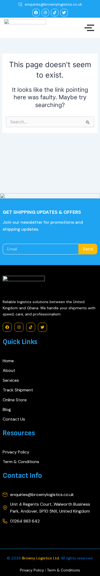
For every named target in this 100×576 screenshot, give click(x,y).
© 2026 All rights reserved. (50, 558)
